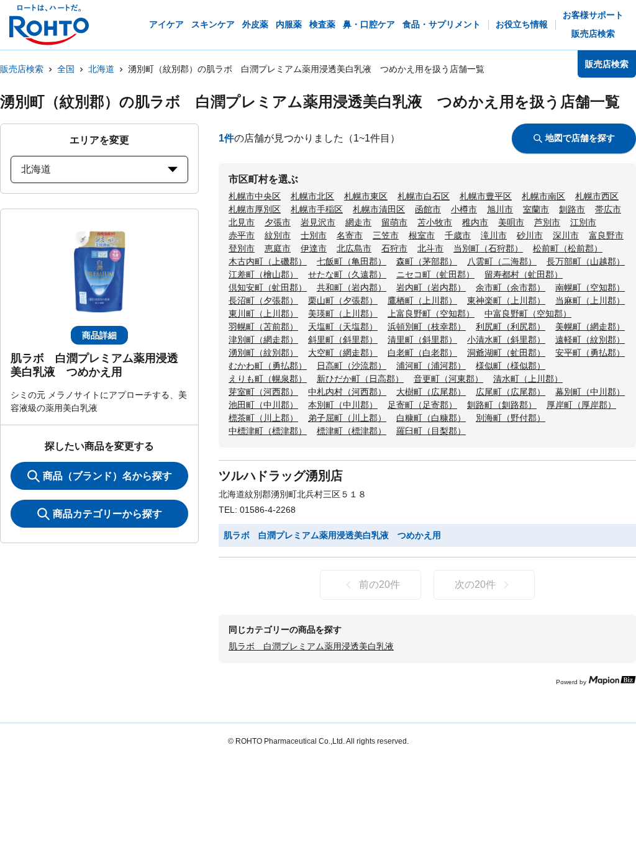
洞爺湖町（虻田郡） (506, 353)
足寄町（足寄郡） (422, 405)
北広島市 (354, 248)
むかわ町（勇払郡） (268, 366)
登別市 (242, 248)
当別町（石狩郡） (488, 248)
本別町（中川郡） (343, 405)
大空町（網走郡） (343, 353)
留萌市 (394, 222)
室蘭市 (536, 209)
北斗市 (430, 248)
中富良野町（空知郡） (527, 313)
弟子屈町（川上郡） (347, 418)
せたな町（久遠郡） (347, 274)
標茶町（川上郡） (263, 418)
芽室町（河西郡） (263, 392)
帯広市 (608, 209)
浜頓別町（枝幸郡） (427, 327)
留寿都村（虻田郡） (523, 274)
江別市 (583, 222)
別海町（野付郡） (510, 418)
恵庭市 (278, 248)
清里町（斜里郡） (422, 340)
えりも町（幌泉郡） (268, 379)
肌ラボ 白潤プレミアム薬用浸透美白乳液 (311, 646)
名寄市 (350, 235)
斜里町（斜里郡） (343, 340)
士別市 (314, 235)
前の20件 (379, 584)
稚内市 (475, 222)
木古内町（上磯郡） (268, 261)
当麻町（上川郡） (590, 300)
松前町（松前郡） (567, 248)
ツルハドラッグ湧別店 (281, 475)
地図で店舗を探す (580, 138)
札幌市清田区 (379, 209)
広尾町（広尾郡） (510, 392)
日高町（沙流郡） (351, 366)
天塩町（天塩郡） (343, 327)
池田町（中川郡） (263, 405)
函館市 (428, 209)
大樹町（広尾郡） (431, 392)
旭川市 (500, 209)
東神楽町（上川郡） (506, 300)
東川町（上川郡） (263, 313)
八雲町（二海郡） (502, 261)
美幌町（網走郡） (590, 327)
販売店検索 (21, 69)
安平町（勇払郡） (590, 353)
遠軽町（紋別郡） (590, 340)
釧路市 (572, 209)
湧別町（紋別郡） (263, 353)
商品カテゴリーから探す (107, 513)
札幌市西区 (597, 196)
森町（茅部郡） (426, 261)
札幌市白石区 (424, 196)
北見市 (242, 222)
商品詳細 (99, 335)
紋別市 (278, 235)
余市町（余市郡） (510, 287)
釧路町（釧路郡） (502, 405)
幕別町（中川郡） (590, 392)
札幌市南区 (543, 196)
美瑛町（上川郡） (343, 313)
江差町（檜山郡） (263, 274)
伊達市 (314, 248)
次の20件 (475, 584)
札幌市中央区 (255, 196)
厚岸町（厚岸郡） (581, 405)
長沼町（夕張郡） (263, 300)
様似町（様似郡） (510, 366)
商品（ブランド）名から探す (107, 476)
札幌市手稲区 (317, 209)
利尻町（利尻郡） (510, 327)
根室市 (422, 235)
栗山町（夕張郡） (343, 300)
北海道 (101, 69)
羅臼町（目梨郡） (431, 431)
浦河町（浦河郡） (431, 366)
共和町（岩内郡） (351, 287)
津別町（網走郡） (263, 340)
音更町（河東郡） (448, 379)
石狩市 (394, 248)
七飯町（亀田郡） (351, 261)
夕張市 (278, 222)
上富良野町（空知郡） (431, 313)
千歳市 (458, 235)
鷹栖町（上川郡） (422, 300)
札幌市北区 (312, 196)
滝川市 (494, 235)
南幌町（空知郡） (590, 287)
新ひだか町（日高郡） (360, 379)
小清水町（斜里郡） (506, 340)
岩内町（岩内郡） (431, 287)
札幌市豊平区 (486, 196)
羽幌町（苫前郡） (263, 327)
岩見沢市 (318, 222)
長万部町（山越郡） (586, 261)
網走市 (358, 222)
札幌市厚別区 (255, 209)
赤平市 (242, 235)
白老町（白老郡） (422, 353)
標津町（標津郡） (351, 431)
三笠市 (386, 235)
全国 (66, 69)
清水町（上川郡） (528, 379)
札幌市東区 (366, 196)
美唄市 (511, 222)
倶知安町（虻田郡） (268, 287)
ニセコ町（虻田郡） (435, 274)
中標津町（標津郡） (268, 431)
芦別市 (547, 222)
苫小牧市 (434, 222)
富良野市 (606, 235)
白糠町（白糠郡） (431, 418)
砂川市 (530, 235)
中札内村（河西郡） (347, 392)
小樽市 (464, 209)
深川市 (566, 235)
